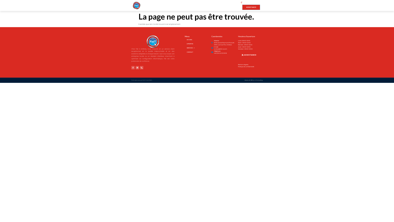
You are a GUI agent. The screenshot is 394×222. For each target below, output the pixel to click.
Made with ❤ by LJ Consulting (254, 80)
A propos (206, 5)
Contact (234, 5)
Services (219, 5)
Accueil (193, 5)
